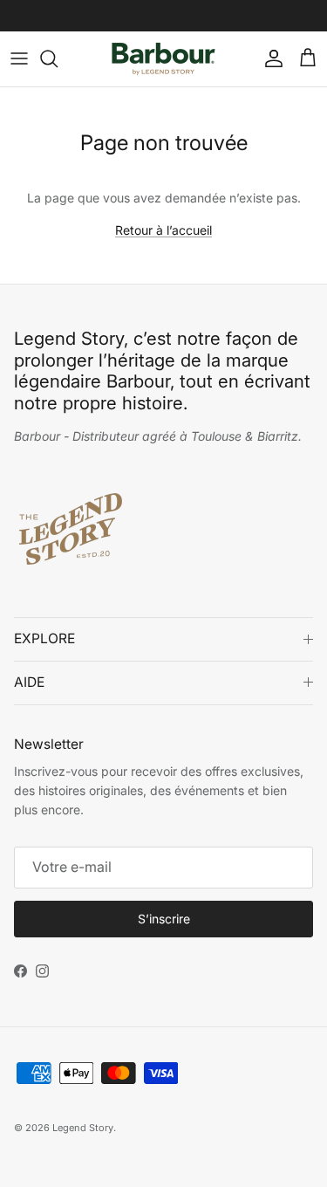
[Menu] (19, 58)
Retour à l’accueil (163, 230)
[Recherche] (57, 58)
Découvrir (244, 22)
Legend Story (82, 1128)
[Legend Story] (163, 59)
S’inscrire (164, 918)
